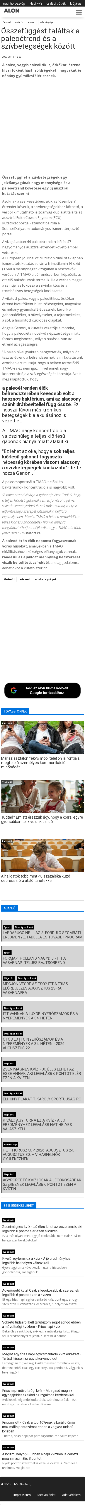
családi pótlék (56, 3)
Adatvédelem (71, 1495)
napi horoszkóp (14, 3)
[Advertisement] (42, 126)
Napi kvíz (35, 3)
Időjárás (75, 3)
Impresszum (22, 1495)
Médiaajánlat (46, 1495)
